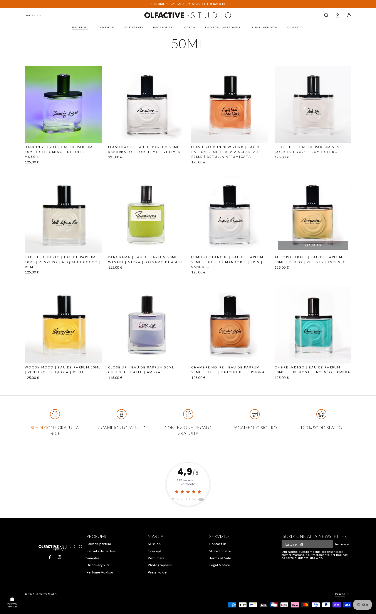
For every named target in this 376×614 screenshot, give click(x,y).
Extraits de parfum (101, 551)
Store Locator (220, 551)
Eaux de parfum (98, 544)
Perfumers (156, 558)
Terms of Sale (220, 558)
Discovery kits (98, 565)
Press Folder (158, 572)
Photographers (160, 565)
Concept (154, 551)
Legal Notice (219, 565)
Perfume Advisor (100, 572)
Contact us (218, 544)
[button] (326, 15)
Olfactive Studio (46, 593)
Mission (154, 544)
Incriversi (342, 544)
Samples (93, 558)
